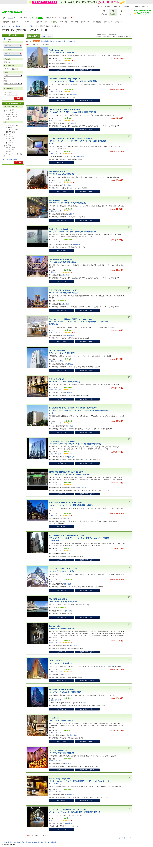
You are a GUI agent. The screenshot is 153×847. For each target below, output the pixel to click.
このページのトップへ (125, 838)
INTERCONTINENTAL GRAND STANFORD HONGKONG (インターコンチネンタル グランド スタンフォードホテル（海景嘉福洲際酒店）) (78, 410)
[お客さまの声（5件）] (56, 642)
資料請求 (53, 842)
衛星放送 (8, 145)
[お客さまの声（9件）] (56, 153)
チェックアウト (8, 50)
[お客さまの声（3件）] (56, 732)
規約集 (47, 842)
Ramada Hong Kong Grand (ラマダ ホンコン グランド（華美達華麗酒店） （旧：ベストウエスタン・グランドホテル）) (79, 781)
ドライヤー (9, 134)
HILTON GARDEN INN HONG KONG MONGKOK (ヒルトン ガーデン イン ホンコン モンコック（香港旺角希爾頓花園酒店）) (77, 140)
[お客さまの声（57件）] (56, 454)
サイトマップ (117, 6)
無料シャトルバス (11, 117)
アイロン (8, 140)
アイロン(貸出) (10, 136)
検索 (18, 98)
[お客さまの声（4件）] (56, 241)
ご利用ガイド (107, 6)
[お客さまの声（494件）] (56, 60)
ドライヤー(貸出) (11, 138)
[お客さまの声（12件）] (56, 550)
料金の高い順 (53, 41)
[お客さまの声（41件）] (56, 484)
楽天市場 (137, 6)
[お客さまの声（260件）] (56, 91)
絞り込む (19, 162)
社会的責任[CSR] (31, 842)
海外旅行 (19, 26)
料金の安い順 (45, 41)
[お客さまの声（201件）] (56, 361)
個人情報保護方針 (19, 842)
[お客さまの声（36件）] (56, 791)
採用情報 (41, 842)
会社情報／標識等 (6, 842)
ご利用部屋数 (8, 59)
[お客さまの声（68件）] (56, 182)
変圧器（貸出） (11, 147)
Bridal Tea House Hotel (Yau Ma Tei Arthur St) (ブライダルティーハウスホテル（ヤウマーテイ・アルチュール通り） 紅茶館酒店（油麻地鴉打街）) (79, 538)
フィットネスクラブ (12, 112)
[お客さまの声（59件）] (56, 760)
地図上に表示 (46, 36)
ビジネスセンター (11, 114)
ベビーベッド (10, 149)
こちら (115, 34)
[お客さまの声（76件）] (56, 581)
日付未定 (8, 39)
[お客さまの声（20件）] (56, 211)
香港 (31, 26)
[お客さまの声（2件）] (56, 272)
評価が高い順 (61, 41)
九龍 (36, 26)
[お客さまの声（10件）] (56, 423)
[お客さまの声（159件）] (56, 332)
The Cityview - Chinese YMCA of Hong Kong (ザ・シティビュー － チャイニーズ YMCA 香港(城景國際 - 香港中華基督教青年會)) (79, 321)
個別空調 (8, 151)
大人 (5, 69)
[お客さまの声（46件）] (56, 700)
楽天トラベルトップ (8, 26)
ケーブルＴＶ (10, 143)
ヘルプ (100, 6)
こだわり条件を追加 (10, 159)
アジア (26, 26)
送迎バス (8, 119)
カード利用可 (10, 110)
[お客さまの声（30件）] (56, 390)
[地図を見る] (68, 63)
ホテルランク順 (70, 41)
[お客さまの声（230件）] (56, 120)
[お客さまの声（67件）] (56, 671)
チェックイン (8, 42)
